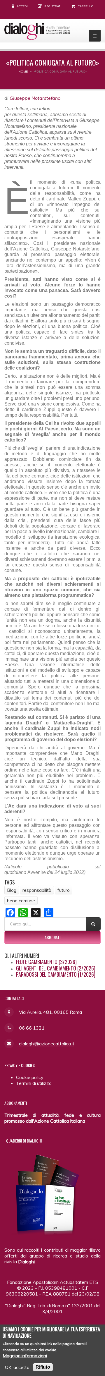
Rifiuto (43, 1367)
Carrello (86, 6)
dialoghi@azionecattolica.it (46, 1044)
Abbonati (52, 937)
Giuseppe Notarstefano (35, 98)
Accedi (22, 6)
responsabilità (36, 890)
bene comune (21, 900)
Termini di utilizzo (34, 1083)
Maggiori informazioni (25, 1355)
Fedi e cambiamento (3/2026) (46, 962)
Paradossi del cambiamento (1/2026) (55, 974)
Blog (11, 890)
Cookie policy (29, 1077)
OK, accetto (17, 1367)
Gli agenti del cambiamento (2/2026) (55, 968)
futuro (63, 890)
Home (23, 71)
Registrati (52, 6)
